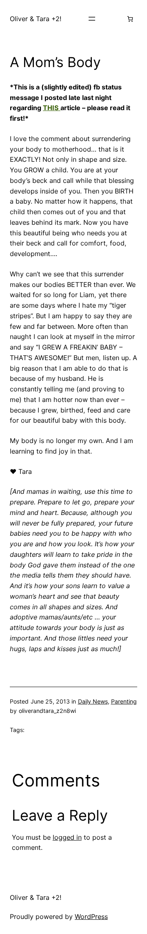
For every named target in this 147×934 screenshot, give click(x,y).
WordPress (91, 916)
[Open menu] (92, 19)
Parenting (124, 701)
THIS (51, 108)
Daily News (93, 701)
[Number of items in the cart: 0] (130, 19)
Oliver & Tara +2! (35, 19)
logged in (67, 837)
